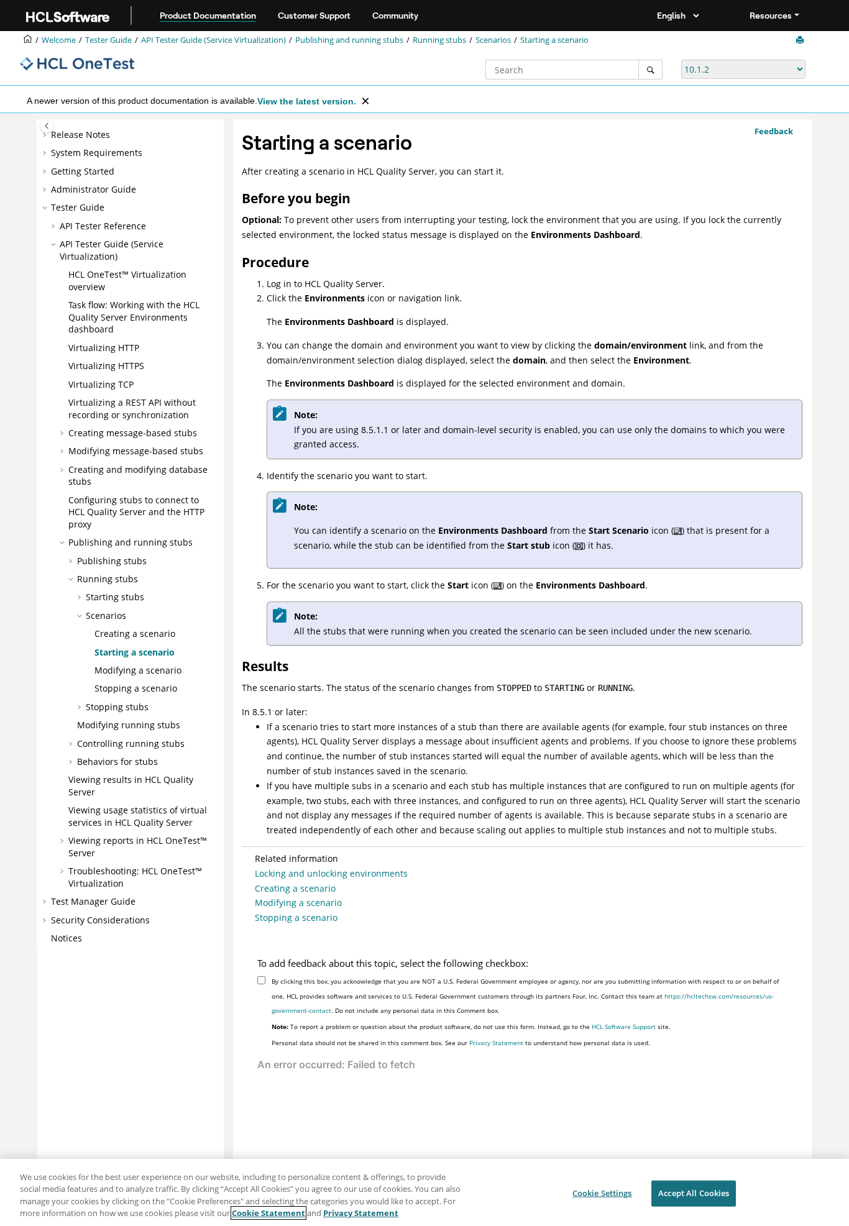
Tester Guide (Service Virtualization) (213, 40)
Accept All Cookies (693, 1193)
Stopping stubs (117, 707)
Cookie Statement (268, 1213)
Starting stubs (115, 597)
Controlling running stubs (131, 743)
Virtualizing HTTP (103, 348)
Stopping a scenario (135, 688)
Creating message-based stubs (132, 433)
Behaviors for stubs (117, 761)
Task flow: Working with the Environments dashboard (134, 317)
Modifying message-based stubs (135, 451)
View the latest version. (306, 101)
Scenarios (493, 40)
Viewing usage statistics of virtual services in (137, 816)
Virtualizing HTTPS (106, 366)
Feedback (774, 131)
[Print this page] (801, 40)
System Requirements (96, 152)
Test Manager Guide (93, 901)
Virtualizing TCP (101, 384)
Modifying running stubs (128, 725)
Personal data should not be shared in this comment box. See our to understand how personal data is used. (461, 1042)
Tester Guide (108, 40)
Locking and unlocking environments (331, 873)
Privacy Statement (496, 1042)
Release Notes (80, 134)
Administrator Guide (93, 189)
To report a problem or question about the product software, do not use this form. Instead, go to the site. (471, 1026)
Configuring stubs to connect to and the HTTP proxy (136, 512)
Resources (771, 15)
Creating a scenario (134, 633)
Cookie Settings (602, 1193)
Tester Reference (103, 226)
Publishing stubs (112, 561)
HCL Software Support (624, 1026)
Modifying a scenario (137, 670)
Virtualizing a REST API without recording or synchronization (132, 408)
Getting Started (82, 171)
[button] (46, 135)
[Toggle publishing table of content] (46, 125)
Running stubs (439, 40)
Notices (66, 938)
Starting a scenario (554, 40)
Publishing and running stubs (349, 40)
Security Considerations (100, 920)
